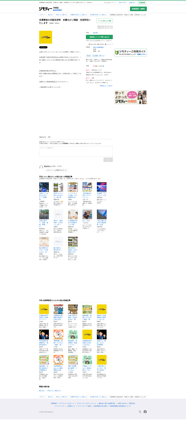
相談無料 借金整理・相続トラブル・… (72, 342)
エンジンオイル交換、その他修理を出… (72, 195)
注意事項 (101, 44)
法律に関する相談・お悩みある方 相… (72, 317)
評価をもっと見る (106, 86)
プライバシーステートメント (86, 403)
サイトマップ (59, 406)
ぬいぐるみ (86, 221)
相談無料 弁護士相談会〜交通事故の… (43, 368)
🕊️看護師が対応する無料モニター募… (72, 222)
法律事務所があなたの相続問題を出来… (58, 368)
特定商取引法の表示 (100, 406)
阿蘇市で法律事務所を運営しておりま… (101, 317)
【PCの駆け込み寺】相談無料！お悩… (101, 222)
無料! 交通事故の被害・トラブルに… (72, 368)
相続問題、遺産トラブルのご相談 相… (86, 317)
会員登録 (142, 2)
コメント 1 (109, 44)
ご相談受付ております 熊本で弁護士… (101, 368)
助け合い (51, 15)
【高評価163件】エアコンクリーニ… (86, 195)
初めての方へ (123, 2)
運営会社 (132, 403)
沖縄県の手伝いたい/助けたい (79, 15)
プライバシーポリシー (66, 403)
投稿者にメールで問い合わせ (99, 37)
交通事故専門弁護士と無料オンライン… (43, 317)
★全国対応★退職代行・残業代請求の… (43, 342)
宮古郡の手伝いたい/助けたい (99, 15)
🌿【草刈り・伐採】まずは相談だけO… (72, 250)
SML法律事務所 (98, 47)
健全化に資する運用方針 (107, 403)
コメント (108, 160)
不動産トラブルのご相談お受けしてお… (86, 368)
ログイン (132, 2)
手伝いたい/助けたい (62, 15)
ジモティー (42, 15)
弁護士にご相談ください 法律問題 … (101, 342)
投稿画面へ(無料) (138, 9)
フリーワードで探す (84, 406)
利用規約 (54, 403)
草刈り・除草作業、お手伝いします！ (58, 222)
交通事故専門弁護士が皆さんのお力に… (86, 342)
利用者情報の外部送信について (120, 406)
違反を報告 (93, 44)
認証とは (101, 55)
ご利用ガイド (71, 406)
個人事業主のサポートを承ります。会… (43, 250)
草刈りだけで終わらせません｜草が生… (58, 195)
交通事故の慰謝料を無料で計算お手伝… (58, 317)
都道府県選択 (57, 10)
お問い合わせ (122, 403)
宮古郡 (95, 33)
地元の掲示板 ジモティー (110, 2)
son (93, 78)
